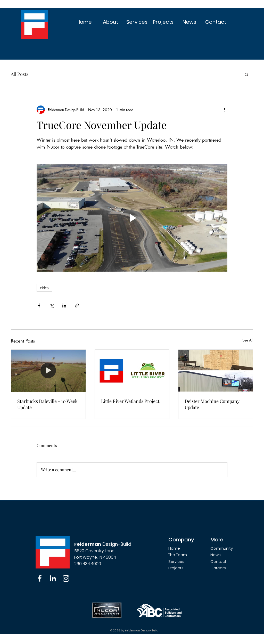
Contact (218, 561)
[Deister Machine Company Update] (215, 371)
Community (221, 548)
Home (174, 548)
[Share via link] (77, 305)
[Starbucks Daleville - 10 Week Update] (48, 371)
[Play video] (132, 218)
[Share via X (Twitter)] (51, 305)
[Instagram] (66, 578)
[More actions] (224, 110)
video (44, 287)
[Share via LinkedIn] (64, 305)
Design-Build (102, 544)
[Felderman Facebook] (39, 578)
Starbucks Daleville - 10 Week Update (47, 404)
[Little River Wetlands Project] (132, 371)
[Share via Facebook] (39, 305)
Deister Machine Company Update (212, 404)
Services (176, 561)
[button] (110, 22)
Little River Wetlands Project (130, 401)
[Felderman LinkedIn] (52, 578)
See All (247, 340)
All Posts (19, 74)
